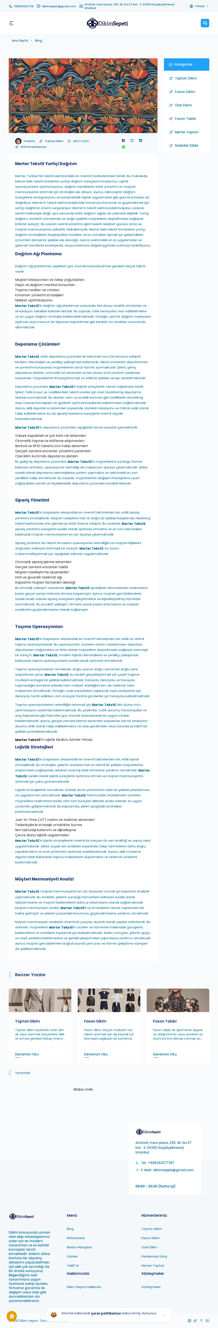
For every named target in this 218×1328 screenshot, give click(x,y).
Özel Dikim (183, 105)
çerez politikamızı (106, 1313)
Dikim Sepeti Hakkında (84, 1287)
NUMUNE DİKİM (186, 145)
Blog (38, 40)
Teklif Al (73, 1265)
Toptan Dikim (54, 141)
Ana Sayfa (20, 40)
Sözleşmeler (151, 1287)
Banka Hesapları (79, 1247)
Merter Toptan (187, 132)
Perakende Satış (154, 1256)
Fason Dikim (185, 92)
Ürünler (72, 1256)
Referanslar (76, 1238)
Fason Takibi (185, 118)
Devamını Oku (27, 1054)
